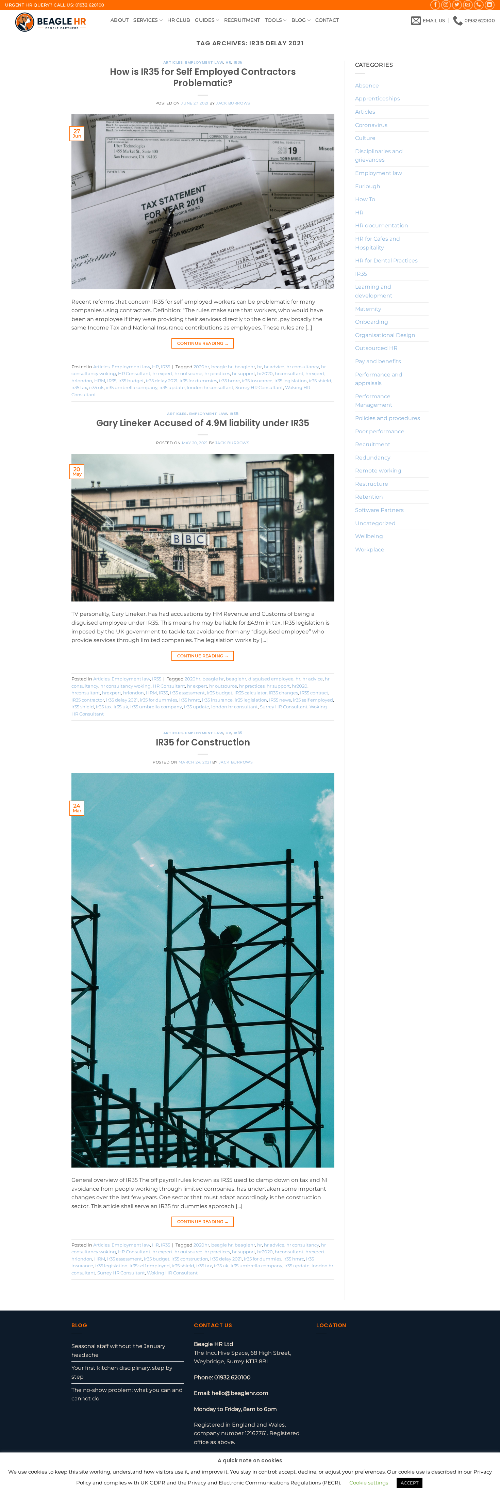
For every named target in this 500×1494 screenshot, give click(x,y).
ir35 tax (79, 387)
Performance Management (374, 400)
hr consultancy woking (125, 686)
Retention (369, 497)
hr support (243, 373)
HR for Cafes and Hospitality (377, 243)
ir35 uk (96, 387)
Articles (173, 62)
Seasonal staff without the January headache (118, 1350)
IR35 (238, 62)
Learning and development (374, 291)
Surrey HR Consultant (259, 387)
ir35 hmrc (229, 380)
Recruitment (242, 20)
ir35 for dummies (198, 380)
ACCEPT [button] (409, 1482)
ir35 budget (131, 380)
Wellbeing (369, 536)
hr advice (274, 366)
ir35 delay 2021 (162, 380)
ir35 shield (320, 380)
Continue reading (203, 343)
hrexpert (314, 373)
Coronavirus (371, 125)
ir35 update (172, 387)
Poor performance (379, 431)
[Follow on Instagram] (446, 5)
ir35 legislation (290, 380)
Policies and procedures (387, 418)
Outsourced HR (376, 348)
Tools (273, 20)
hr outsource (188, 373)
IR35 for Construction (203, 742)
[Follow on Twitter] (457, 5)
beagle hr (222, 366)
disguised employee (271, 678)
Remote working (378, 470)
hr (259, 366)
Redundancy (372, 457)
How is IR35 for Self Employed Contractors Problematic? (203, 77)
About (120, 20)
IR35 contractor (87, 700)
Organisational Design (385, 335)
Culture (365, 138)
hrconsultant (289, 373)
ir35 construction (189, 1259)
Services (145, 20)
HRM (99, 380)
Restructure (371, 484)
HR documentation (381, 225)
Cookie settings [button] (368, 1482)
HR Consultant (134, 373)
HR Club (178, 20)
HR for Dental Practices (386, 260)
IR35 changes (283, 692)
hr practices (217, 373)
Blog (298, 20)
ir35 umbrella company (131, 387)
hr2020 (265, 373)
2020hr (201, 366)
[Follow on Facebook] (435, 5)
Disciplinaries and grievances (379, 155)
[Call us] (479, 5)
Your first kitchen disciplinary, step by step (121, 1372)
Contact (327, 20)
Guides (205, 20)
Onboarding (371, 322)
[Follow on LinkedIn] (490, 5)
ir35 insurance (257, 380)
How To (365, 199)
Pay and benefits (378, 361)
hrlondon (81, 380)
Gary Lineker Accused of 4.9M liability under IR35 (202, 423)
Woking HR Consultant (172, 1272)
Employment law (204, 62)
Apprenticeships (377, 98)
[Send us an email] (468, 5)
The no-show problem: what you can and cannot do (127, 1394)
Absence (367, 85)
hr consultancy (302, 366)
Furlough (367, 186)
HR (228, 62)
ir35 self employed (313, 700)
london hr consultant (210, 387)
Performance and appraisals (378, 379)
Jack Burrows (233, 103)
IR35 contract (314, 692)
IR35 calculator (250, 692)
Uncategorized (375, 523)
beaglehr (245, 366)
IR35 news (280, 700)
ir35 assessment (187, 692)
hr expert (162, 373)
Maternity (368, 309)
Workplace (369, 549)
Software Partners (379, 510)
